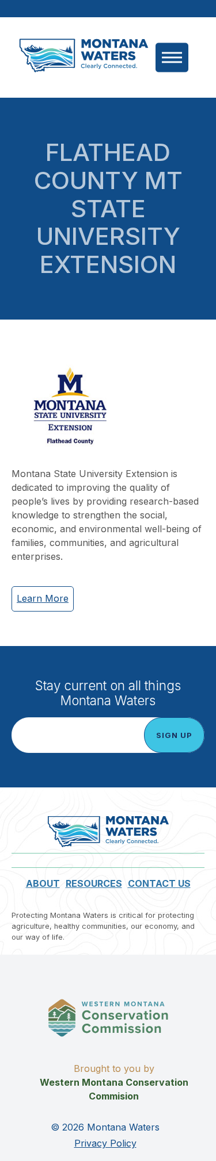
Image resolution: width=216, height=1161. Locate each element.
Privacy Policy (105, 1143)
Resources (94, 883)
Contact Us (159, 883)
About (43, 883)
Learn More (43, 598)
